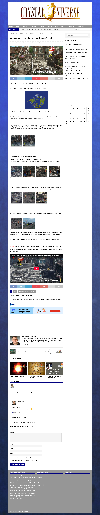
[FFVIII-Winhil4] (16, 172)
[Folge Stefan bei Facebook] (25, 344)
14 (81, 116)
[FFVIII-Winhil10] (42, 198)
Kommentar (13, 432)
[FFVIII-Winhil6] (42, 172)
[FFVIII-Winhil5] (29, 172)
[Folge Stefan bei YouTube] (30, 344)
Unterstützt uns (40, 485)
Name (11, 444)
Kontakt (39, 479)
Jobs (38, 482)
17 (66, 118)
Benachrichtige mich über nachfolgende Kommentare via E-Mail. (27, 457)
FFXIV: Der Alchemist (75, 70)
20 (77, 118)
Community (81, 26)
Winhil (32, 291)
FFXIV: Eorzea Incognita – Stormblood (79, 75)
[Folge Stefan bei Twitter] (27, 344)
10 (66, 116)
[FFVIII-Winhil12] (29, 224)
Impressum (39, 475)
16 (88, 116)
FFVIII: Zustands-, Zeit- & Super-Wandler (53, 377)
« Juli (66, 125)
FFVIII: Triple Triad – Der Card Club (35, 377)
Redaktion (39, 480)
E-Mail (11, 448)
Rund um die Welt (52, 26)
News (17, 26)
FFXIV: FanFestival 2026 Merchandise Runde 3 (76, 49)
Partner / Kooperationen (42, 484)
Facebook (67, 475)
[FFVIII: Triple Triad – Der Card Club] (36, 368)
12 (73, 116)
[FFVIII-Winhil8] (16, 198)
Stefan (24, 42)
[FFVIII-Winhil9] (29, 198)
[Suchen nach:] (82, 29)
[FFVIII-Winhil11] (16, 224)
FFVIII (15, 291)
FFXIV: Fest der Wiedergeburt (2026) (74, 44)
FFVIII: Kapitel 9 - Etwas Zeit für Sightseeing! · (24, 422)
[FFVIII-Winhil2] (16, 141)
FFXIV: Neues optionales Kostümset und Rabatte (77, 47)
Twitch (66, 480)
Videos (42, 26)
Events (63, 26)
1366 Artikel (34, 336)
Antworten (14, 396)
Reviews (25, 26)
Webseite (12, 453)
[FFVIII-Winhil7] (54, 172)
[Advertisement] (36, 324)
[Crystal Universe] (50, 23)
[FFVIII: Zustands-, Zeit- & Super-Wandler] (54, 368)
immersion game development (72, 66)
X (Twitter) (67, 477)
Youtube (66, 479)
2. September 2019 (16, 42)
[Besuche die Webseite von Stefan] (22, 344)
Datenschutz (40, 477)
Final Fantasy (31, 42)
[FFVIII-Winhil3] (29, 141)
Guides (33, 26)
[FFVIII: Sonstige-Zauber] (18, 368)
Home (11, 26)
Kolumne (71, 26)
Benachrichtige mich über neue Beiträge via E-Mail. (24, 460)
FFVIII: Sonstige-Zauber (17, 376)
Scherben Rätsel (23, 291)
